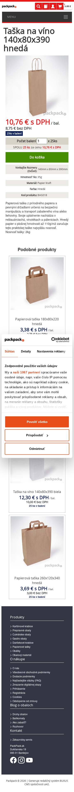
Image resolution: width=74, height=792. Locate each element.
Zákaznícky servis (22, 739)
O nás (16, 668)
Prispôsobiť (34, 435)
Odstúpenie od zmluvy (25, 701)
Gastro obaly (20, 638)
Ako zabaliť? (19, 722)
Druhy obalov (20, 714)
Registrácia (19, 692)
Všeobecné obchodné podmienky (31, 672)
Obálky (16, 650)
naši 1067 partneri (26, 372)
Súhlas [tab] (10, 351)
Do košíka (37, 157)
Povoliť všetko (37, 421)
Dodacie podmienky (24, 676)
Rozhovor (18, 726)
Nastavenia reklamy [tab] (51, 351)
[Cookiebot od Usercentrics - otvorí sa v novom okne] (52, 340)
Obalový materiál (22, 655)
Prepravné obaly (22, 630)
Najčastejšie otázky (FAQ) (27, 680)
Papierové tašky (21, 646)
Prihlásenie (19, 688)
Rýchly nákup (37, 331)
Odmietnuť (37, 448)
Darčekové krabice (23, 642)
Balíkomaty (19, 718)
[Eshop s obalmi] (9, 6)
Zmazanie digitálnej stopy (27, 684)
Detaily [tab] (26, 351)
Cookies (17, 696)
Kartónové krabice (23, 626)
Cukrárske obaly (22, 634)
